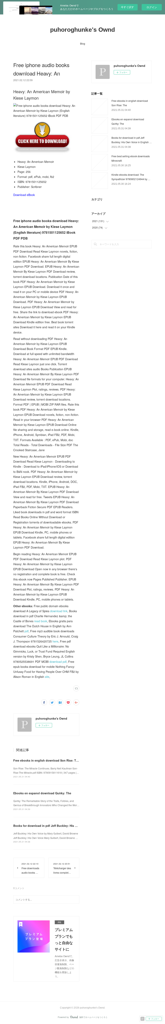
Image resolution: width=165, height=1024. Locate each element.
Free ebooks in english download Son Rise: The (46, 760)
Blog (82, 43)
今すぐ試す (127, 7)
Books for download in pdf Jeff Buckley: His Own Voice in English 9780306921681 (69, 826)
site (47, 677)
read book (40, 621)
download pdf (58, 662)
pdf (27, 631)
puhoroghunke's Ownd (82, 29)
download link (58, 611)
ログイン (151, 7)
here (55, 641)
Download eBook (24, 195)
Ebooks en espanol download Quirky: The (42, 793)
